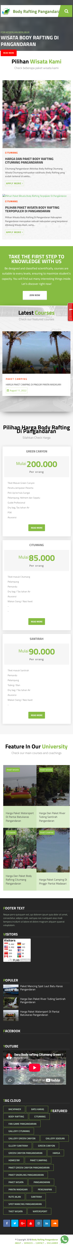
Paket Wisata (13, 769)
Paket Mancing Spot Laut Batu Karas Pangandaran (41, 987)
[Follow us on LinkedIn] (46, 1223)
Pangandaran (42, 1182)
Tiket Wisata (15, 1211)
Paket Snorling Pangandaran (26, 1175)
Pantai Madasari (18, 1189)
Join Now (35, 295)
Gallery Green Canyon (21, 1138)
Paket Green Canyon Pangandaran (29, 1167)
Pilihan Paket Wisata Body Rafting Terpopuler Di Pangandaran (32, 209)
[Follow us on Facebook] (6, 1223)
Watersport (40, 1211)
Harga (56, 1153)
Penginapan (45, 1189)
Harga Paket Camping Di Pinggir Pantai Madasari (33, 384)
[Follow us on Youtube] (30, 1223)
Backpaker (14, 1109)
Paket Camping (16, 379)
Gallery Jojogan (55, 1138)
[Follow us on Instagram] (38, 1223)
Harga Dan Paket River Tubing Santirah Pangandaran (52, 817)
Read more (8, 52)
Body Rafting (16, 1116)
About (18, 1243)
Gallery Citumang (19, 1131)
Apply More (14, 183)
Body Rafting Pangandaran (45, 1239)
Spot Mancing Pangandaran (25, 1204)
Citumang (11, 152)
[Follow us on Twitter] (14, 1223)
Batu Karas (37, 1109)
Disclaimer (52, 1243)
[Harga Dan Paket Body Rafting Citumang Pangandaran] (36, 149)
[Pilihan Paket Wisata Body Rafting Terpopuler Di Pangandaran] (35, 196)
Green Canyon (46, 1145)
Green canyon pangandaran (25, 1153)
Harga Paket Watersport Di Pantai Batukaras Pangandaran (20, 817)
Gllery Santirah (18, 1145)
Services (28, 1243)
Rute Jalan (14, 1196)
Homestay (14, 1160)
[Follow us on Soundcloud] (54, 1223)
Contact (40, 1243)
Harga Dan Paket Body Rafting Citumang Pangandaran (29, 160)
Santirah (36, 1196)
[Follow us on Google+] (22, 1223)
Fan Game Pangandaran (22, 1124)
